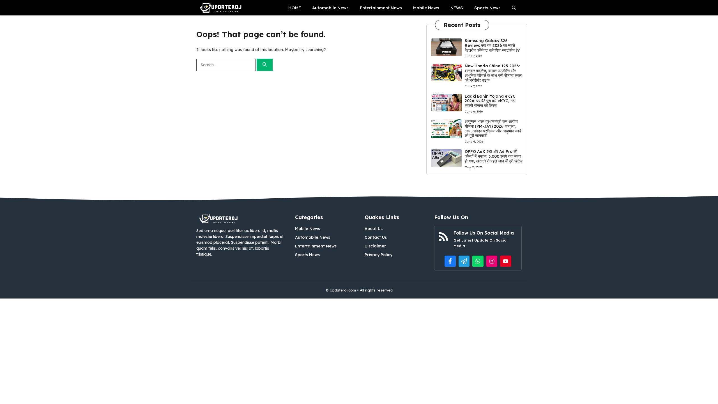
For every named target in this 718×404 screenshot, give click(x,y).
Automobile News (330, 7)
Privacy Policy (378, 254)
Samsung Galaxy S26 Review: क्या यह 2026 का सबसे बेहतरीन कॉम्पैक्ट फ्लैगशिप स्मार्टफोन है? (492, 45)
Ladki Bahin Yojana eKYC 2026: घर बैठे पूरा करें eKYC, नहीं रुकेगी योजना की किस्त (490, 101)
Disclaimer (375, 246)
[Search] (265, 65)
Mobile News (426, 7)
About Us (374, 228)
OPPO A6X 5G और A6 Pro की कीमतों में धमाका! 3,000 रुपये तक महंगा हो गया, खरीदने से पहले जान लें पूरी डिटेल (494, 156)
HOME (294, 7)
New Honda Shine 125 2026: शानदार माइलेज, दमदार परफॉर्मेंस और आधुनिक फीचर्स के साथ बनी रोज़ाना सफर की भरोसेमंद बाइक (493, 72)
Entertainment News (381, 7)
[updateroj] (220, 7)
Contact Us (376, 237)
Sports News (487, 7)
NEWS (456, 7)
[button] (514, 7)
